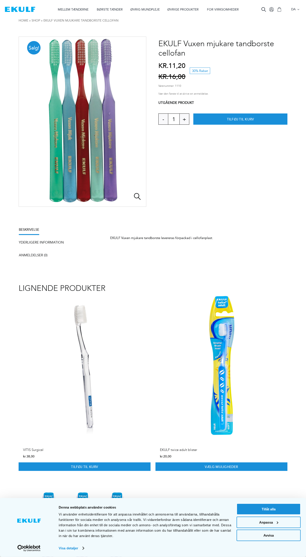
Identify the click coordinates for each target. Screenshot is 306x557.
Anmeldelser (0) (33, 255)
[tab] (31, 231)
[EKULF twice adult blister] (221, 366)
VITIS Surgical (33, 450)
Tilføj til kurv (240, 119)
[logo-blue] (20, 8)
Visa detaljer (68, 548)
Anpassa (266, 522)
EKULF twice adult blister (178, 450)
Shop (36, 20)
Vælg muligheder (221, 466)
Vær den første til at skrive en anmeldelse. (183, 94)
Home (23, 20)
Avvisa (268, 535)
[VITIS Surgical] (85, 366)
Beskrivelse (29, 229)
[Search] (263, 9)
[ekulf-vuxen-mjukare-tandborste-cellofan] (82, 122)
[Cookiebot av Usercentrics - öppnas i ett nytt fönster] (29, 548)
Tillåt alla (269, 509)
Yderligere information (41, 242)
